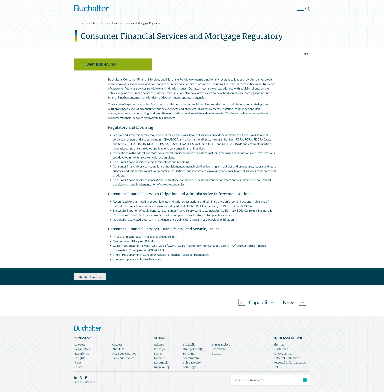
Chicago (159, 349)
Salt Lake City (192, 362)
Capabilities (90, 23)
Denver (159, 358)
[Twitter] (81, 377)
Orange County (193, 349)
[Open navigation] (303, 9)
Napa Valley (162, 367)
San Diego (189, 367)
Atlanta (159, 344)
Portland (189, 353)
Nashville (189, 344)
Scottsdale (219, 349)
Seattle (216, 353)
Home (77, 23)
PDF (306, 54)
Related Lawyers (90, 277)
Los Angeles (162, 362)
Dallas (158, 353)
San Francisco (221, 344)
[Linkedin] (75, 377)
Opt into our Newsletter (249, 380)
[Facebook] (86, 377)
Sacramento (191, 358)
